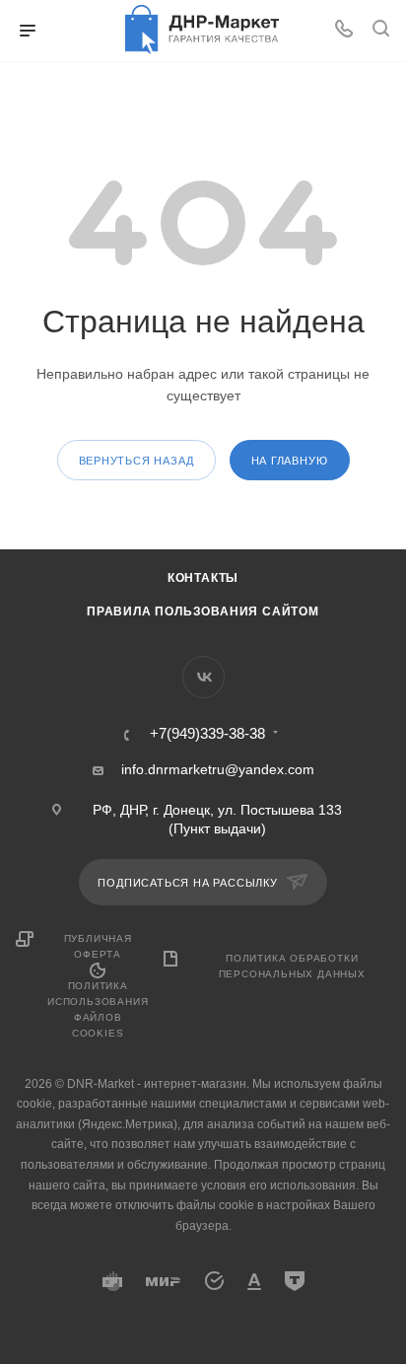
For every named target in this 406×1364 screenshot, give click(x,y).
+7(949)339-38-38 (207, 734)
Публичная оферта (98, 946)
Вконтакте (203, 677)
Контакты (203, 578)
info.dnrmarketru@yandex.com (217, 769)
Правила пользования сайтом (203, 611)
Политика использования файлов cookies (97, 1009)
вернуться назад (136, 461)
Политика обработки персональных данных (292, 966)
